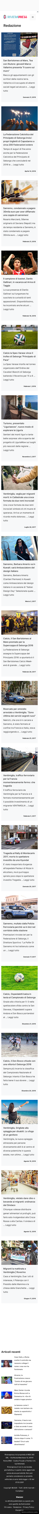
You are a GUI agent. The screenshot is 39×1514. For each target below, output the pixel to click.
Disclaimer (19, 1510)
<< (4, 1313)
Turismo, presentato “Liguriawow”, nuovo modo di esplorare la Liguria (18, 427)
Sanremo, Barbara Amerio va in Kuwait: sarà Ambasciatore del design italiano (19, 567)
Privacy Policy (28, 1507)
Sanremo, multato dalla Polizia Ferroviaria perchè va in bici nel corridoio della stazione (19, 927)
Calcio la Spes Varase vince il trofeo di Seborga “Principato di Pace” (19, 356)
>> (30, 1313)
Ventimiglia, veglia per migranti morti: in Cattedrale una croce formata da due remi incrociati (19, 497)
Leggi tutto (18, 164)
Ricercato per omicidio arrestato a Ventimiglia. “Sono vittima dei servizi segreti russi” (19, 712)
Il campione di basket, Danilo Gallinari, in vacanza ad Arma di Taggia (19, 282)
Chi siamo (8, 1507)
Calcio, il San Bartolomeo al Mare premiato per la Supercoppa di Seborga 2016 (18, 642)
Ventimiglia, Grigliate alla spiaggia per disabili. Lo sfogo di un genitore (18, 1131)
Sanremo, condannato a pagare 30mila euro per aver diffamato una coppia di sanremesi (19, 211)
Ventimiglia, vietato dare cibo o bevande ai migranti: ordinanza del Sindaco (19, 1201)
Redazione (17, 1507)
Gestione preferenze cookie (29, 1512)
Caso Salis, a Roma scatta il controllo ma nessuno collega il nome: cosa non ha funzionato (22, 1363)
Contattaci (19, 1491)
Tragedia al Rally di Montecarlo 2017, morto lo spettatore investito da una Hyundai (19, 856)
